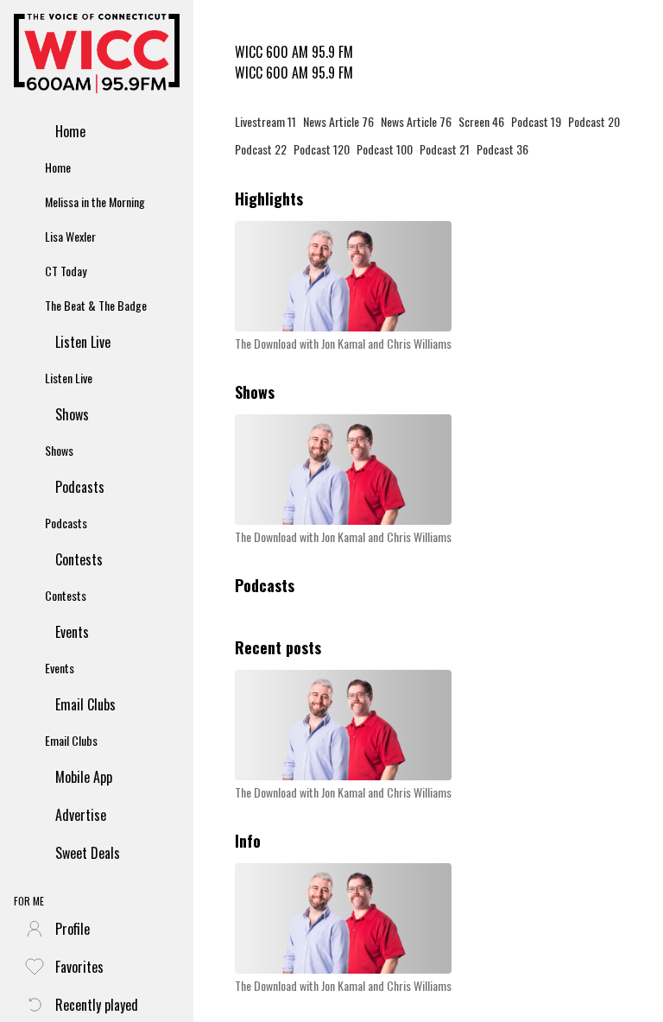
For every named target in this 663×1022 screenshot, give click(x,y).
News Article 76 (338, 121)
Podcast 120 (322, 149)
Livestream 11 (265, 121)
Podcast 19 (536, 121)
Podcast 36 (502, 149)
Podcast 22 (261, 149)
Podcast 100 (385, 149)
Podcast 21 (445, 149)
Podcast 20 (594, 121)
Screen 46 (481, 121)
